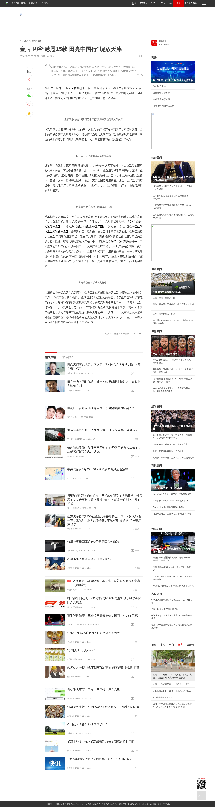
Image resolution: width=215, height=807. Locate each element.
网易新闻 (162, 41)
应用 (23, 3)
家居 (154, 57)
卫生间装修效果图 (57, 231)
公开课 (190, 644)
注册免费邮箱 (190, 3)
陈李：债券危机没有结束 (164, 314)
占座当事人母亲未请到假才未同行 (89, 559)
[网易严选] (153, 3)
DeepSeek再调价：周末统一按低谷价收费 (172, 494)
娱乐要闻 (156, 406)
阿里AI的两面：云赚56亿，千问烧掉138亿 (172, 514)
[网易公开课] (143, 3)
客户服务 (113, 804)
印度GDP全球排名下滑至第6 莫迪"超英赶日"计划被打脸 (103, 667)
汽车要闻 (156, 528)
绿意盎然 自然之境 (161, 93)
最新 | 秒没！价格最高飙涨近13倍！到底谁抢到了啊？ (102, 741)
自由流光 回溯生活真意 (163, 106)
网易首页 (15, 3)
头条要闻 (156, 157)
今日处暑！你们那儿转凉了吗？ (87, 724)
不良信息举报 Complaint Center (140, 804)
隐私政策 (122, 804)
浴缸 (79, 226)
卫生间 (139, 226)
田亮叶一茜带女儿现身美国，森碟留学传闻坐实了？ (101, 408)
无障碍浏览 (33, 3)
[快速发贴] (29, 71)
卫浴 (73, 88)
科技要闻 (156, 465)
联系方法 (96, 804)
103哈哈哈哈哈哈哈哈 (163, 697)
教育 (180, 644)
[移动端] (134, 3)
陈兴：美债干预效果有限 (164, 298)
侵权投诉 (166, 804)
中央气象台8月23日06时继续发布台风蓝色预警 (97, 469)
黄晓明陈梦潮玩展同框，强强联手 (168, 451)
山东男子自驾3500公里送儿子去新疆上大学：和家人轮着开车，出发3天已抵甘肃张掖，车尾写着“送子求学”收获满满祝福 (104, 520)
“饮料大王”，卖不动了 (81, 650)
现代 (113, 241)
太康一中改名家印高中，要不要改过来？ (171, 684)
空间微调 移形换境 (161, 99)
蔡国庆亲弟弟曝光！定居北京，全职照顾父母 (173, 457)
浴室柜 (131, 221)
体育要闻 (156, 331)
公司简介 (88, 804)
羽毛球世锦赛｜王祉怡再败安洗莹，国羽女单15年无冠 (102, 615)
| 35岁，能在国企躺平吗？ (165, 609)
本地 (162, 644)
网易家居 (32, 41)
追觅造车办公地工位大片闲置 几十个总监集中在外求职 (102, 430)
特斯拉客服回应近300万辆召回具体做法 (93, 541)
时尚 (171, 644)
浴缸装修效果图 (93, 226)
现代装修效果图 (128, 241)
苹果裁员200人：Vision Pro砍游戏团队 (170, 500)
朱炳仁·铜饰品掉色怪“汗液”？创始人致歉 (93, 633)
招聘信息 (105, 804)
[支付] (162, 3)
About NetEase (77, 804)
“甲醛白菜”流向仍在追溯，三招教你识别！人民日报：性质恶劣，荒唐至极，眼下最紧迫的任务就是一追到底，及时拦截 (104, 499)
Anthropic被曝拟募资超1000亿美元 (169, 507)
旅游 (154, 644)
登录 (178, 3)
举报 (141, 56)
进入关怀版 (44, 3)
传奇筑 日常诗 (159, 86)
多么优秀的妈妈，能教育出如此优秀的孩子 (172, 691)
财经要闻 (156, 269)
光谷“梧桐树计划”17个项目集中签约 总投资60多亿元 (101, 759)
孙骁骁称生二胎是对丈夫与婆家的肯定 (170, 444)
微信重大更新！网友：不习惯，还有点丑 (93, 689)
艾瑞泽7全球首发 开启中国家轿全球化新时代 (173, 586)
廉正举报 (157, 804)
